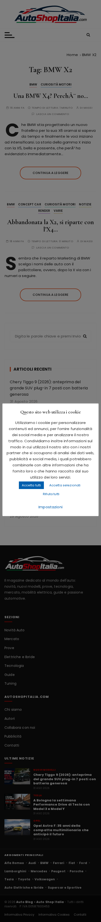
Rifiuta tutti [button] (51, 494)
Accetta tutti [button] (31, 485)
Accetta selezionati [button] (65, 485)
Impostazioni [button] (50, 506)
